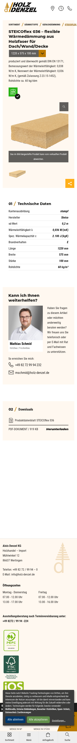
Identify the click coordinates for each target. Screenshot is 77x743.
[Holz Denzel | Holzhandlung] (20, 7)
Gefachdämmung (51, 24)
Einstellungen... (59, 720)
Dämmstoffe (31, 24)
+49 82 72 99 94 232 (28, 365)
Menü (28, 737)
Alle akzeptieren (38, 719)
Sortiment (9, 737)
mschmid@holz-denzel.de (32, 373)
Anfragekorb (48, 737)
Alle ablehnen (15, 719)
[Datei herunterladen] (38, 416)
